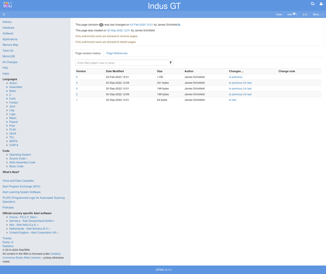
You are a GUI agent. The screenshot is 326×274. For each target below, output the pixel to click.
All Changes (10, 62)
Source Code (17, 158)
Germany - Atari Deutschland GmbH (31, 221)
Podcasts (8, 207)
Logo (12, 114)
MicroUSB (9, 56)
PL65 (12, 129)
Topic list (8, 50)
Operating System (20, 154)
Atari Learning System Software (22, 192)
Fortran (13, 102)
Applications (10, 39)
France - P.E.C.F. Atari (22, 217)
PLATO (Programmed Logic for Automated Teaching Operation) (34, 200)
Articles (7, 22)
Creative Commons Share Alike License (32, 255)
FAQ (5, 68)
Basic (12, 91)
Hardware (8, 27)
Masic (12, 118)
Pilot (12, 126)
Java (12, 106)
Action (13, 83)
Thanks (7, 238)
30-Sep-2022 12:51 (118, 30)
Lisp (11, 110)
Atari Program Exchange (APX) (21, 186)
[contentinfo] (292, 14)
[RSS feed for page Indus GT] (178, 24)
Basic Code (16, 166)
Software (8, 33)
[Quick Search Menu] (313, 4)
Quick (12, 133)
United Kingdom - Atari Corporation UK (32, 232)
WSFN (13, 141)
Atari (7, 5)
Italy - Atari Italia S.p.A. (23, 225)
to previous (235, 77)
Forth (12, 98)
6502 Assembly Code (22, 162)
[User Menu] (322, 4)
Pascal (13, 122)
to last (247, 83)
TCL (11, 137)
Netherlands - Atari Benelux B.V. (28, 228)
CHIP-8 (13, 145)
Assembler (15, 87)
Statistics (8, 246)
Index (6, 73)
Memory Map (10, 45)
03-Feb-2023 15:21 (141, 24)
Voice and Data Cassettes (18, 180)
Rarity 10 (8, 242)
